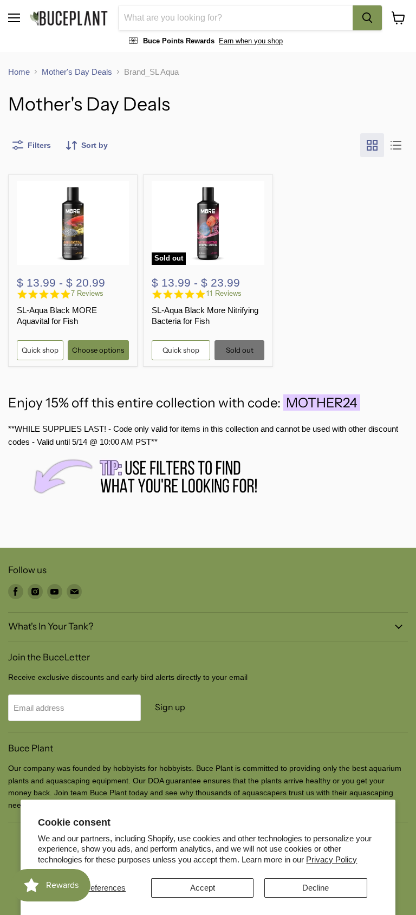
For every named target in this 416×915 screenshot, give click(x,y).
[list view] (396, 145)
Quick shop (40, 350)
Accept (202, 887)
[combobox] (236, 17)
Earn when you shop (251, 41)
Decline (315, 887)
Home (19, 71)
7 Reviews (87, 293)
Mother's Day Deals (77, 71)
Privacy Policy (331, 859)
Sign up (170, 707)
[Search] (367, 17)
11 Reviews (224, 293)
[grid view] (372, 145)
